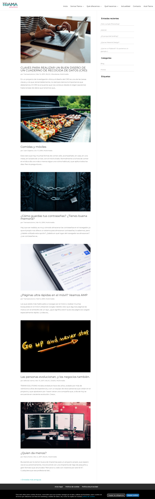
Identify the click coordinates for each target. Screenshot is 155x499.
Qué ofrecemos (93, 6)
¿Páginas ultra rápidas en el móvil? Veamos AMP (54, 295)
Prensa (103, 70)
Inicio (65, 6)
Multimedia (64, 74)
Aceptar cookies (132, 495)
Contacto (137, 6)
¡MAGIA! (104, 30)
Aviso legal (59, 487)
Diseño (53, 381)
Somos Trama (76, 6)
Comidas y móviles (33, 146)
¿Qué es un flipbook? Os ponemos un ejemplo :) (114, 50)
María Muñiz (28, 457)
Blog (102, 64)
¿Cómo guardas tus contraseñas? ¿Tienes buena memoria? (54, 217)
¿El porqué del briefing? (109, 36)
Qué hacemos (110, 6)
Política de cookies (72, 487)
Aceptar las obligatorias (116, 495)
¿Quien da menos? (34, 453)
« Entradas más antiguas (31, 480)
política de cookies (88, 496)
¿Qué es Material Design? (110, 42)
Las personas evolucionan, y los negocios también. (55, 377)
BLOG (48, 74)
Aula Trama (148, 6)
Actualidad (125, 6)
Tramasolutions (29, 74)
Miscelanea (55, 74)
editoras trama (29, 381)
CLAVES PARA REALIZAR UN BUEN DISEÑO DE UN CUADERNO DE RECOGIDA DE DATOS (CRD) (54, 69)
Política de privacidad (90, 487)
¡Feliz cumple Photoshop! (110, 24)
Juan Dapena (28, 151)
